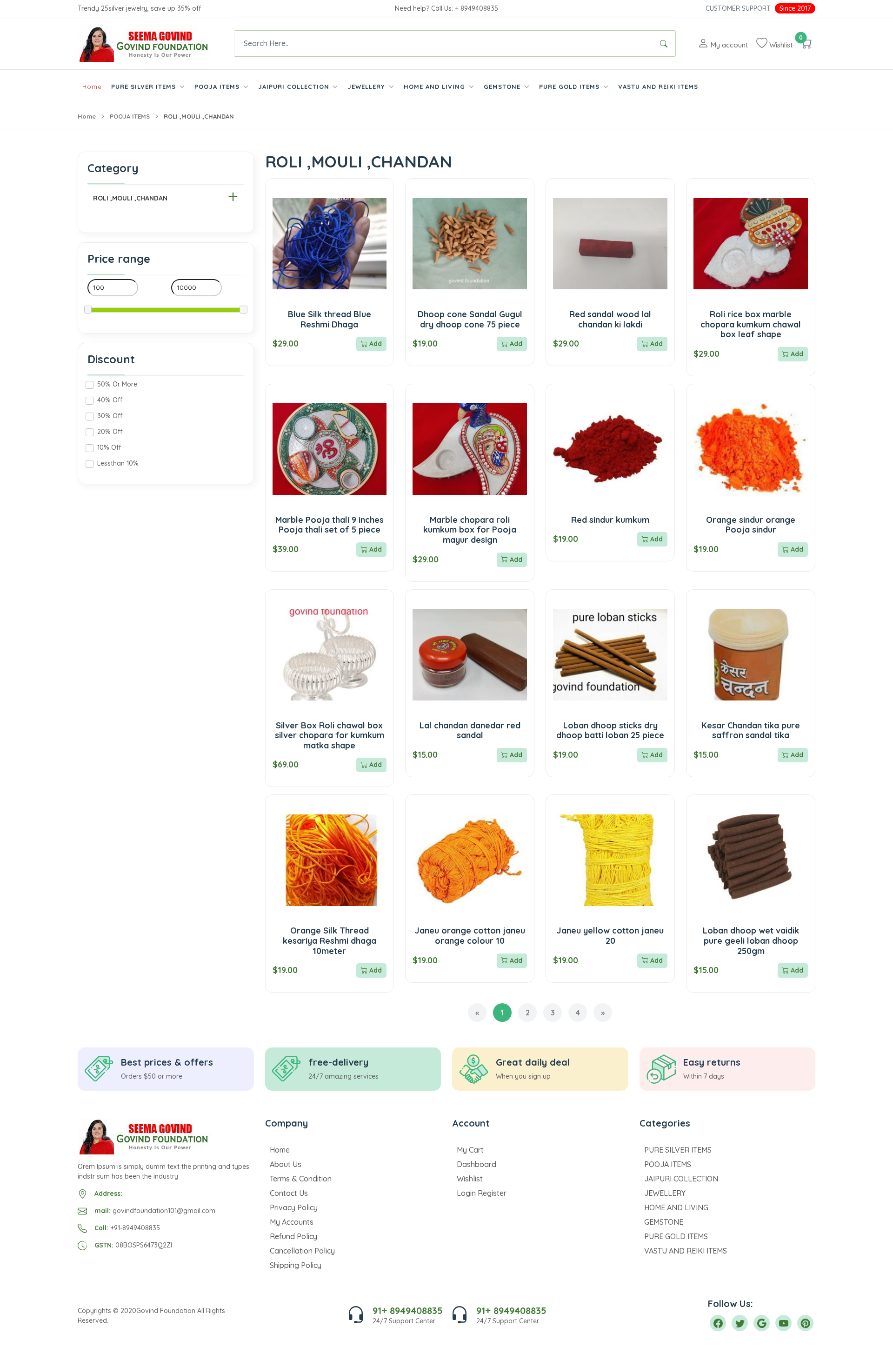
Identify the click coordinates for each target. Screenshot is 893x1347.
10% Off (109, 447)
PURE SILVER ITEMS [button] (144, 86)
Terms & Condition (301, 1178)
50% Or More (117, 384)
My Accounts (291, 1222)
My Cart (470, 1149)
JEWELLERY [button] (367, 86)
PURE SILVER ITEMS (678, 1149)
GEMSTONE (663, 1222)
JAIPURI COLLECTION (681, 1178)
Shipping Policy (295, 1265)
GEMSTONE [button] (503, 86)
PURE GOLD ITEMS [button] (570, 86)
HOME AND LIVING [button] (435, 86)
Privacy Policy (294, 1207)
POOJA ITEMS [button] (218, 86)
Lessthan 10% (118, 463)
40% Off (109, 400)
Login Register (481, 1193)
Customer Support (738, 8)
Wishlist (470, 1178)
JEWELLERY (665, 1193)
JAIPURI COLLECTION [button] (295, 86)
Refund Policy (293, 1236)
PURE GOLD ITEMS (676, 1236)
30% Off (109, 416)
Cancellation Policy (302, 1250)
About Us (285, 1164)
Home (92, 86)
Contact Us (289, 1193)
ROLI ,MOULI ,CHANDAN (130, 198)
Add (374, 344)
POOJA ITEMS (130, 116)
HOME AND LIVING (676, 1207)
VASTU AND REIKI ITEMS (658, 86)
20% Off (109, 431)
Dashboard (476, 1164)
